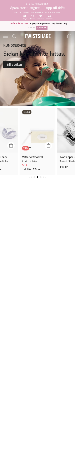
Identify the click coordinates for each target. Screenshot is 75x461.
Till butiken (14, 64)
